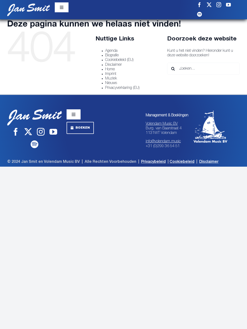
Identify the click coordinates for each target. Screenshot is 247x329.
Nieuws (111, 83)
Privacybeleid (153, 162)
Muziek (111, 78)
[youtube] (228, 4)
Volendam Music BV (162, 123)
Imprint (110, 74)
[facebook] (199, 4)
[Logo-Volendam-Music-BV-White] (210, 111)
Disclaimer (113, 64)
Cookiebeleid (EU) (119, 60)
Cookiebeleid (182, 162)
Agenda (111, 51)
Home (110, 69)
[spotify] (199, 14)
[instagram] (218, 4)
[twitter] (209, 4)
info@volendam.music (163, 141)
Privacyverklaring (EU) (122, 88)
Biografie (112, 55)
